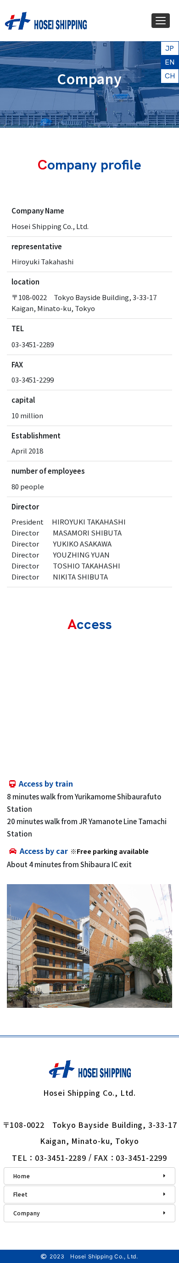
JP (169, 48)
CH (170, 76)
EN (170, 62)
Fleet (20, 1194)
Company (26, 1213)
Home (21, 1176)
